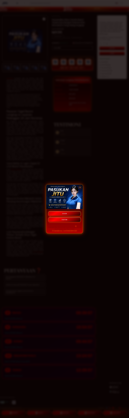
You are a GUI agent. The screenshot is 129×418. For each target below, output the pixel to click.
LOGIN (64, 213)
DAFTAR (64, 219)
